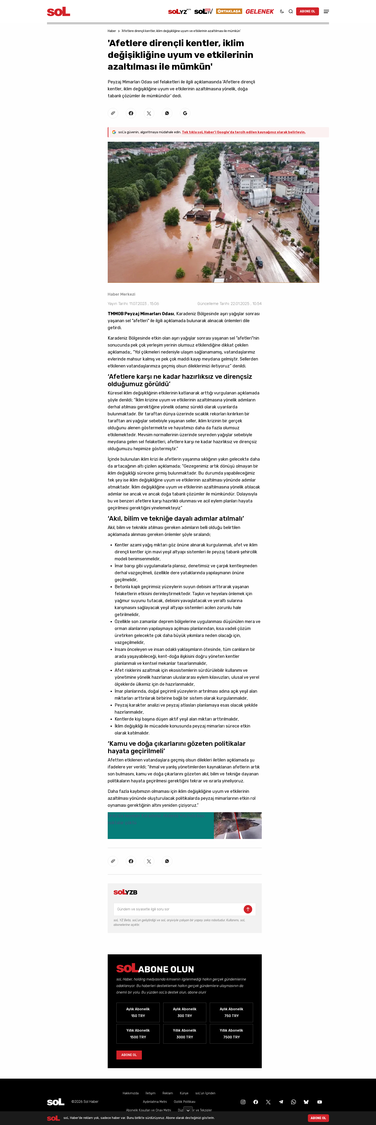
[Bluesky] (306, 1102)
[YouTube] (319, 1102)
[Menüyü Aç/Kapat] (325, 11)
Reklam (168, 1093)
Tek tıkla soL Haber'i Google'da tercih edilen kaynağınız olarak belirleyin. (244, 132)
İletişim (151, 1093)
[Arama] (291, 11)
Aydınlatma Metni (155, 1102)
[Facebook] (255, 1102)
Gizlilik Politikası (184, 1102)
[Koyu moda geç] (282, 11)
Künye (184, 1093)
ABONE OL (307, 11)
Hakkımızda (131, 1093)
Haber (112, 31)
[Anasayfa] (55, 1101)
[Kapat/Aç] (188, 1109)
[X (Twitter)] (268, 1102)
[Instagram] (242, 1102)
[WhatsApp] (293, 1102)
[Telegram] (280, 1102)
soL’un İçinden (205, 1093)
